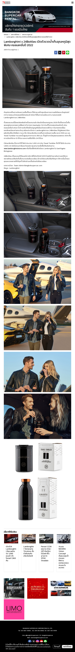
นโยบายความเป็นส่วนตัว (43, 646)
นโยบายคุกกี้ (11, 648)
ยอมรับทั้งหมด (67, 646)
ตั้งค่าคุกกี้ (57, 646)
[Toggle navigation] (72, 3)
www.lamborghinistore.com (15, 148)
